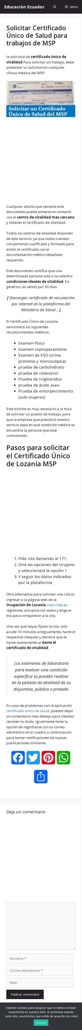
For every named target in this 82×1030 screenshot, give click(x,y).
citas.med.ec (57, 604)
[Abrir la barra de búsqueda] (55, 7)
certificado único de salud (27, 710)
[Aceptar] (77, 1016)
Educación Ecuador (24, 7)
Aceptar (41, 1022)
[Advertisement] (41, 161)
